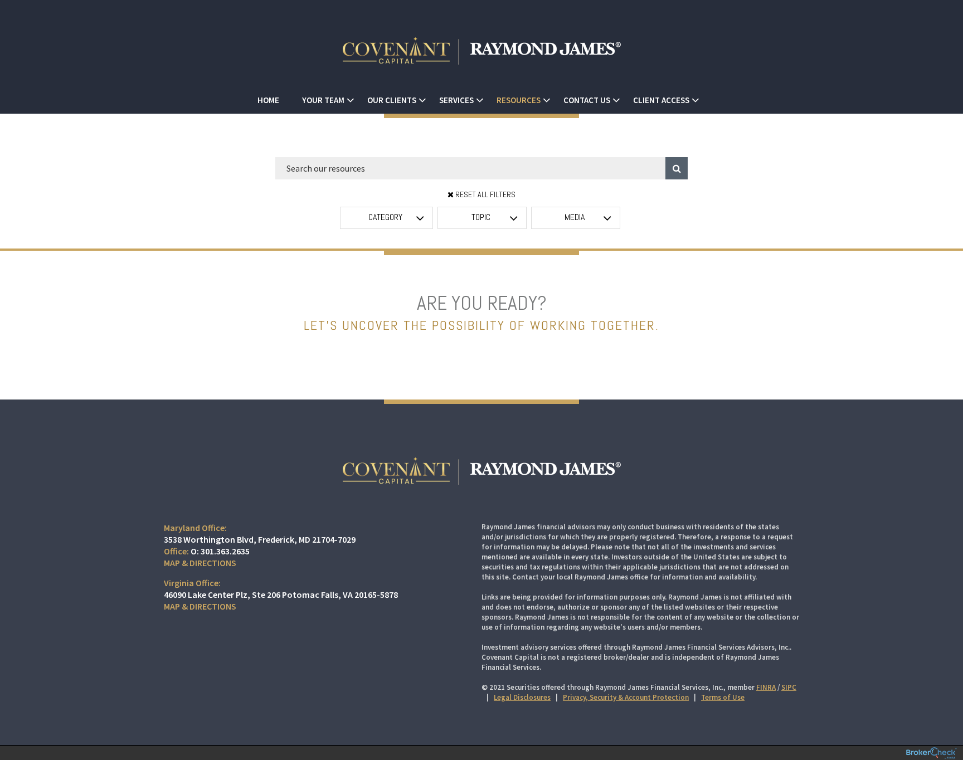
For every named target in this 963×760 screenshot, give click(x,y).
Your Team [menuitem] (323, 100)
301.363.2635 (225, 551)
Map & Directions (200, 562)
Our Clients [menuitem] (391, 100)
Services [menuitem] (456, 100)
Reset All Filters (484, 194)
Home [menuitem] (268, 100)
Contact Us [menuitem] (586, 100)
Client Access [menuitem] (661, 100)
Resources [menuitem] (519, 100)
